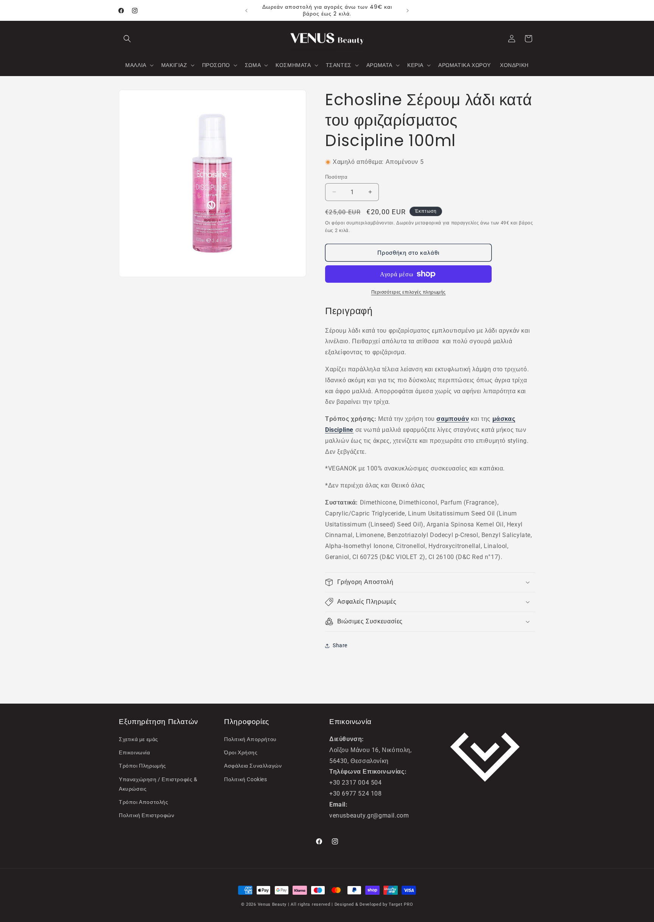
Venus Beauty (272, 904)
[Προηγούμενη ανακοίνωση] (246, 10)
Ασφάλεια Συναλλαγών (253, 766)
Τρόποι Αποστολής (143, 802)
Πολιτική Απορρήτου (250, 739)
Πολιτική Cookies (245, 779)
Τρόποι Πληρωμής (142, 766)
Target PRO (401, 904)
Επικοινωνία (134, 752)
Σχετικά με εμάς (138, 739)
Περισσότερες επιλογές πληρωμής (408, 292)
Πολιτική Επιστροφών (146, 815)
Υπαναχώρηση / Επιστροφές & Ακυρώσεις (158, 784)
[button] (127, 38)
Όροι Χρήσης (241, 752)
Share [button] (340, 645)
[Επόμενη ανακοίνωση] (407, 10)
